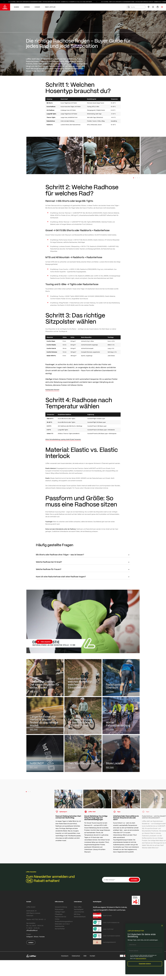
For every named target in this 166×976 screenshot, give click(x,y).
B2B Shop (77, 914)
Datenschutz (76, 956)
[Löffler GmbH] (5, 7)
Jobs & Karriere (79, 912)
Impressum (64, 956)
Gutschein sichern (145, 963)
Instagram (29, 937)
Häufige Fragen (60, 912)
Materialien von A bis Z (62, 924)
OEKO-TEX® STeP (108, 929)
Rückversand (59, 909)
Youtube (42, 937)
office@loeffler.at (31, 930)
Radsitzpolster (59, 926)
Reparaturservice (60, 917)
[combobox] (135, 7)
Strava (36, 937)
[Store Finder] (148, 7)
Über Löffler (78, 907)
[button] (133, 177)
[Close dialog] (162, 925)
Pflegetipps (58, 914)
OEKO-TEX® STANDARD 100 (111, 922)
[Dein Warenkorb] (157, 7)
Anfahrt (30, 942)
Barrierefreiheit (60, 929)
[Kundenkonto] (153, 7)
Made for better (107, 915)
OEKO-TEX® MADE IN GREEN (111, 936)
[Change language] (162, 7)
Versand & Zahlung (61, 907)
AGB (84, 956)
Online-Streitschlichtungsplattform (64, 920)
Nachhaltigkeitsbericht (109, 942)
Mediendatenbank (80, 917)
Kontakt (92, 956)
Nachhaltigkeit (78, 909)
